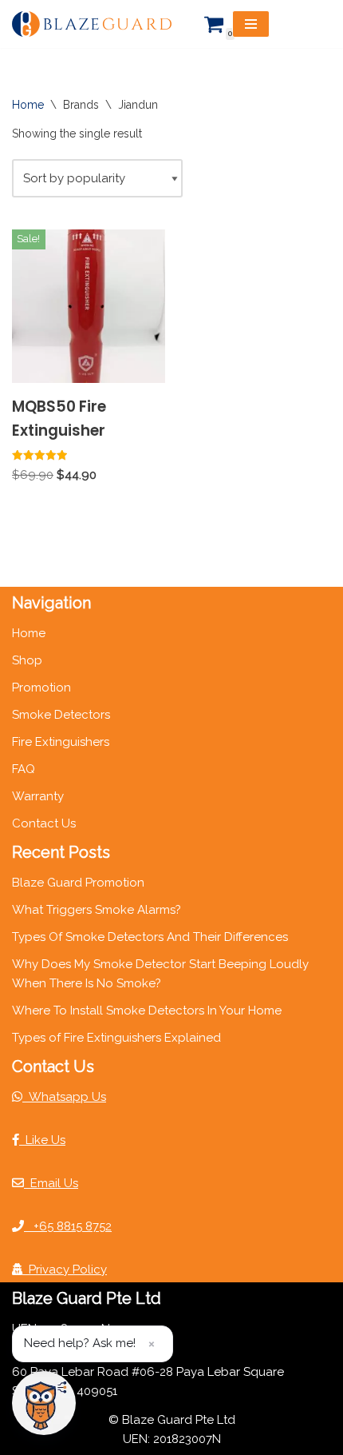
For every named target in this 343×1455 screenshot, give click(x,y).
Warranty (38, 796)
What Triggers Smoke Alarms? (96, 910)
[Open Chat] (44, 1403)
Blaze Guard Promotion (78, 882)
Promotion (41, 687)
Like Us (42, 1140)
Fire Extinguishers (60, 742)
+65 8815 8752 (68, 1226)
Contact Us (44, 823)
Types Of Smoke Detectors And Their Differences (150, 937)
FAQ (23, 769)
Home (28, 104)
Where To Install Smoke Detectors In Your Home (147, 1010)
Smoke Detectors (61, 715)
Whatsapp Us (64, 1097)
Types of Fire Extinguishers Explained (116, 1037)
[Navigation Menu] (251, 24)
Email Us (51, 1183)
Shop (27, 660)
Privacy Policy (64, 1269)
